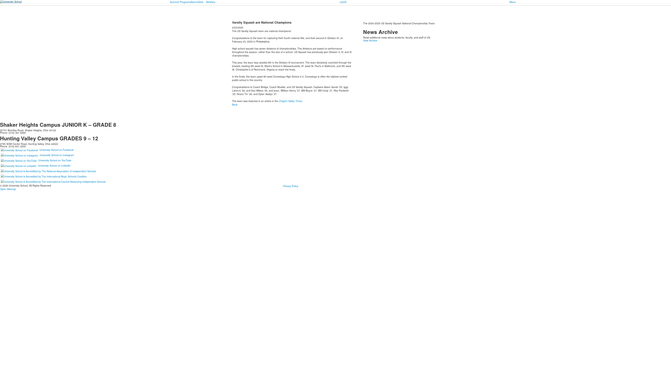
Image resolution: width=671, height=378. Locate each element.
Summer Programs (180, 2)
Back (234, 104)
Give (200, 2)
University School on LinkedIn (54, 165)
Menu (513, 2)
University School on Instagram (57, 155)
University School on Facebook (56, 150)
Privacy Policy (290, 186)
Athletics (210, 2)
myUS (343, 2)
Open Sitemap (8, 189)
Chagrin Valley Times (290, 101)
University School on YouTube (54, 160)
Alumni (194, 2)
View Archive (370, 40)
